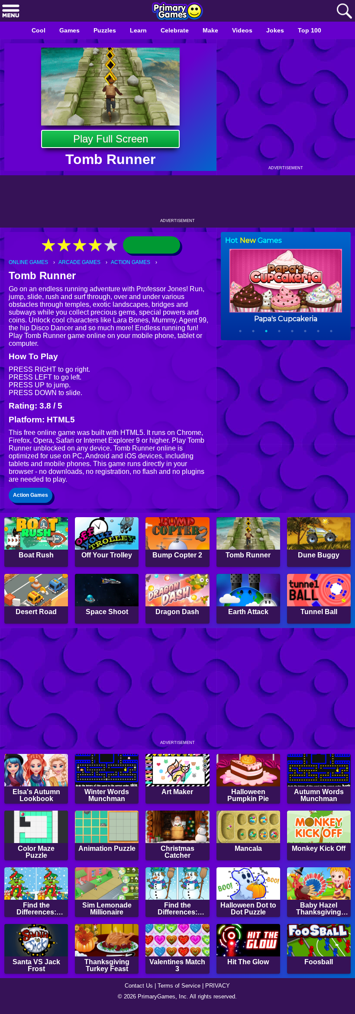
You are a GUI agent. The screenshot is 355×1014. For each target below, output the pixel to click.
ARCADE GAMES (82, 262)
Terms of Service (180, 990)
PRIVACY (221, 990)
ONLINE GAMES (29, 262)
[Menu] (11, 11)
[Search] (344, 11)
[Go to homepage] (177, 12)
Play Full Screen (110, 139)
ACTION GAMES (135, 262)
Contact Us (136, 990)
